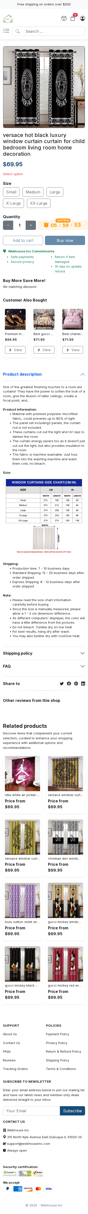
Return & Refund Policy (63, 1051)
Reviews (9, 1060)
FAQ (7, 666)
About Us (10, 1034)
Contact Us (11, 1043)
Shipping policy (18, 653)
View (18, 350)
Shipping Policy (57, 1060)
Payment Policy (57, 1034)
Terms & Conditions (61, 1069)
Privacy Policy (56, 1043)
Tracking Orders (15, 1069)
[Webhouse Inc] (8, 18)
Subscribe (72, 1110)
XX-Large (38, 203)
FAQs (7, 1051)
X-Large (13, 203)
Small (11, 192)
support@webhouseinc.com (28, 1144)
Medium (33, 192)
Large (55, 192)
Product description (22, 374)
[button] (7, 31)
